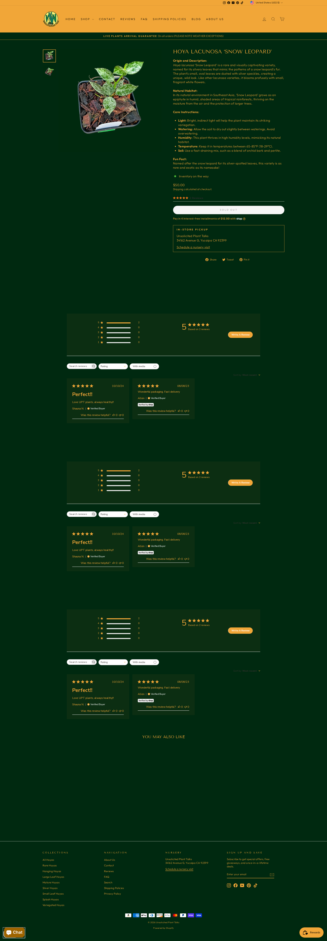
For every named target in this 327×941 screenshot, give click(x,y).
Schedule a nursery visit (193, 247)
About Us (215, 19)
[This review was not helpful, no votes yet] (120, 415)
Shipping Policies (169, 19)
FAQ (144, 19)
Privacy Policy (112, 893)
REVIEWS (128, 19)
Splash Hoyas (51, 899)
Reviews (109, 871)
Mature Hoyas (51, 882)
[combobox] (113, 366)
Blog (196, 19)
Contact (107, 19)
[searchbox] (78, 366)
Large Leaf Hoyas (53, 876)
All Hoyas (48, 859)
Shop (86, 19)
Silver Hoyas (50, 888)
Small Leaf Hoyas (53, 893)
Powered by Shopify (163, 928)
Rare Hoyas (50, 865)
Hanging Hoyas (52, 871)
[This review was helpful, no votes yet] (114, 415)
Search (108, 882)
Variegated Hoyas (53, 905)
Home (71, 19)
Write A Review (240, 334)
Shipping (178, 189)
